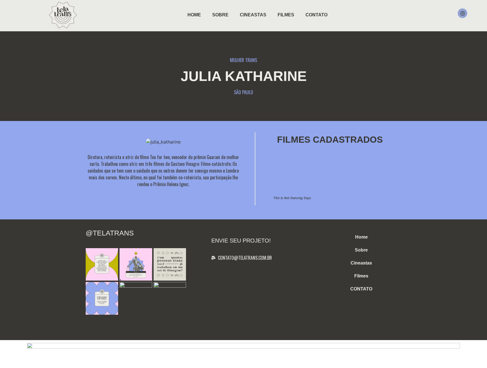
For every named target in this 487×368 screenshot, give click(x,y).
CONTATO (316, 14)
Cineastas (253, 14)
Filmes (286, 14)
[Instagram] (462, 13)
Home (194, 14)
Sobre (220, 14)
